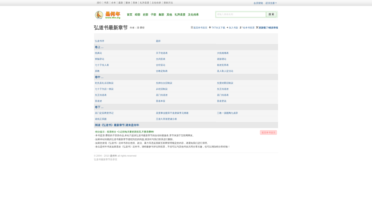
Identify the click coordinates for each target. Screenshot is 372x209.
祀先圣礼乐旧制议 (104, 83)
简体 (135, 2)
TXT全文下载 (218, 27)
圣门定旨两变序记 (104, 113)
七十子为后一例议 (104, 89)
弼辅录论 (99, 59)
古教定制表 (162, 71)
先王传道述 (223, 89)
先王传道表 (101, 95)
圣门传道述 (162, 95)
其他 (169, 14)
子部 (153, 14)
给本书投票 (249, 27)
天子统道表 (162, 53)
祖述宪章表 (223, 65)
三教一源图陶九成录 (227, 113)
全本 (113, 2)
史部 (145, 14)
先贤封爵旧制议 (225, 83)
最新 (120, 2)
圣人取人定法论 (225, 71)
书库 (106, 2)
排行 (99, 2)
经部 (137, 14)
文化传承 (156, 2)
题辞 (158, 41)
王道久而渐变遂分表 (166, 119)
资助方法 (168, 2)
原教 (97, 71)
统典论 (98, 53)
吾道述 (98, 101)
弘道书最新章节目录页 (105, 159)
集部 (161, 14)
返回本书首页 (200, 27)
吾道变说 (221, 101)
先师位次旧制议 (164, 83)
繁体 (128, 2)
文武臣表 (160, 59)
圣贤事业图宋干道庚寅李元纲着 (172, 113)
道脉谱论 (221, 59)
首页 (129, 14)
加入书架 (233, 27)
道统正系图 (101, 119)
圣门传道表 (223, 95)
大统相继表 (223, 53)
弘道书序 (99, 41)
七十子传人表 (102, 65)
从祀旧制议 (162, 89)
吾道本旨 (160, 101)
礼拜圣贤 (144, 2)
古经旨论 (160, 65)
